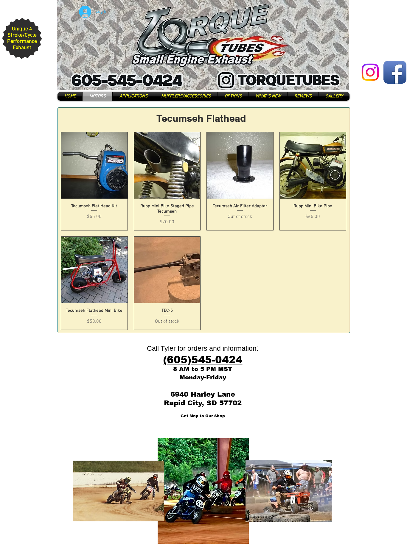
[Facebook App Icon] (394, 72)
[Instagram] (370, 72)
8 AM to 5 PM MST (202, 369)
